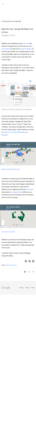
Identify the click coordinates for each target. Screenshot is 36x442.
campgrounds (16, 192)
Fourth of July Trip (10, 132)
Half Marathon (21, 132)
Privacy (27, 287)
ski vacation (6, 49)
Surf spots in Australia (8, 232)
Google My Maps (25, 49)
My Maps (14, 265)
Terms (32, 287)
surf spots (30, 189)
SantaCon (5, 135)
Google (21, 287)
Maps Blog (9, 265)
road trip (26, 43)
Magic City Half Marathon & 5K (11, 169)
